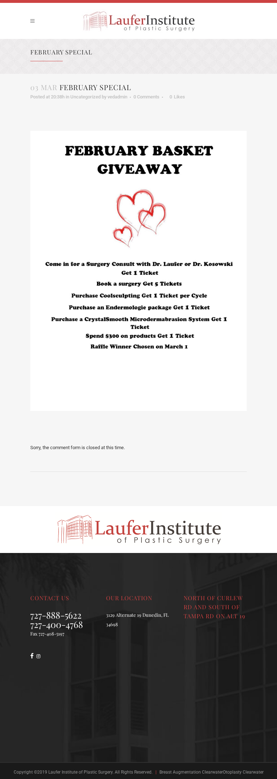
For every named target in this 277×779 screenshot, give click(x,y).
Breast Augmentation (180, 772)
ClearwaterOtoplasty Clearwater (233, 772)
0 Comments (146, 96)
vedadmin (117, 96)
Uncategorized (85, 96)
